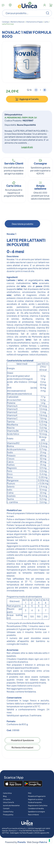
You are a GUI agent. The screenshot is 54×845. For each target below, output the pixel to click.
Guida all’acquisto (35, 802)
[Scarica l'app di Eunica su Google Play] (32, 784)
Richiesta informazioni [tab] (22, 747)
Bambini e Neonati (18, 22)
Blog (5, 796)
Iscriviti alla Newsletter (11, 805)
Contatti (6, 808)
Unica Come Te (8, 802)
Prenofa (22, 842)
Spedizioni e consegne (36, 812)
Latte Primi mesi (8, 24)
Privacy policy (8, 815)
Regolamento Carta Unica (37, 805)
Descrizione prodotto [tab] (22, 224)
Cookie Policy (8, 812)
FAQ (29, 793)
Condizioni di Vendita (36, 808)
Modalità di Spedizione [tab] (22, 740)
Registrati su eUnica (35, 799)
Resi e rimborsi (33, 815)
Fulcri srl (43, 842)
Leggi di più (27, 147)
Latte (46, 22)
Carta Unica (7, 793)
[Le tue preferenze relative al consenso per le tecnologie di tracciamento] (49, 840)
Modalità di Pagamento (37, 796)
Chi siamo (6, 799)
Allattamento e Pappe (34, 22)
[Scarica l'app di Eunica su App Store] (13, 784)
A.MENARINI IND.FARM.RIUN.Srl (21, 117)
